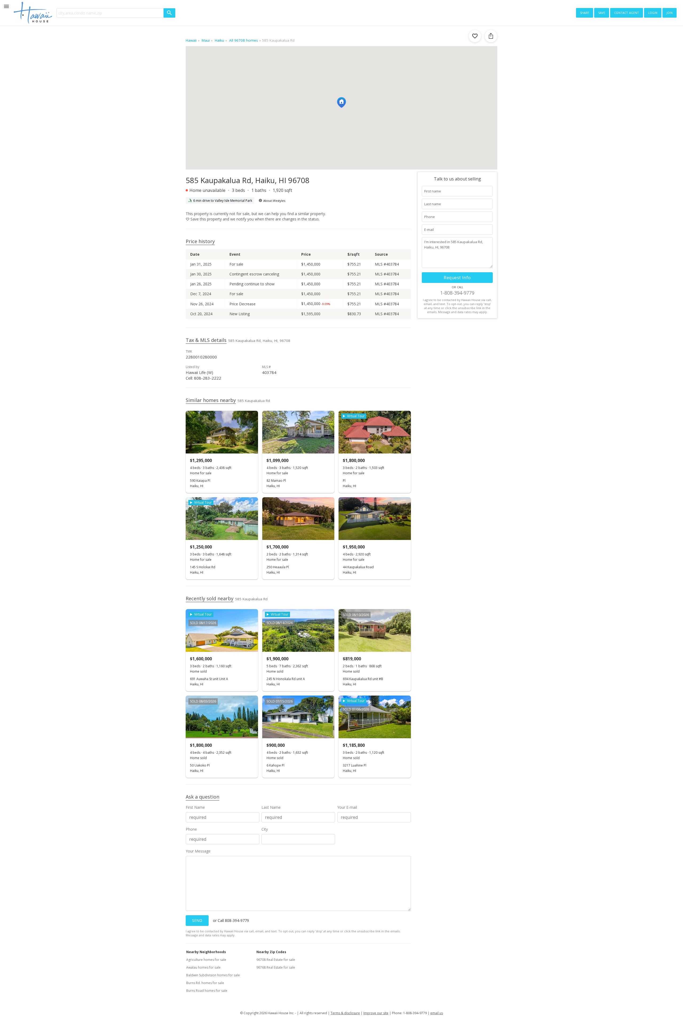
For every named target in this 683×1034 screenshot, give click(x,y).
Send (197, 920)
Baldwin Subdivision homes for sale (213, 975)
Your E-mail (347, 807)
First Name (195, 807)
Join (669, 12)
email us (436, 1013)
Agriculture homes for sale (206, 959)
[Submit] (169, 13)
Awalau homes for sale (203, 967)
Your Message (198, 851)
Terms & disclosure (345, 1013)
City (264, 829)
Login (652, 12)
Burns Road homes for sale (206, 990)
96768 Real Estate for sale (275, 967)
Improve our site (375, 1013)
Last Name (271, 807)
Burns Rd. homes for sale (205, 983)
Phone (191, 829)
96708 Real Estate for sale (275, 959)
